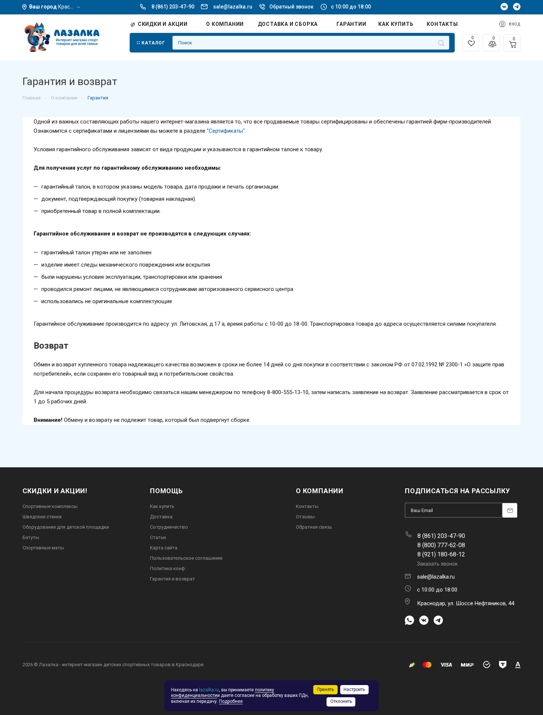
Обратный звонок (291, 7)
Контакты (307, 506)
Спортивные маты (43, 547)
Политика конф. (168, 568)
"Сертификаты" (226, 131)
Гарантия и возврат (172, 579)
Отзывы (305, 516)
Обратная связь (314, 527)
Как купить (162, 506)
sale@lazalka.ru (232, 7)
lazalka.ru (209, 689)
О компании (320, 491)
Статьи (158, 537)
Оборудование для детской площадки (66, 527)
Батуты (31, 537)
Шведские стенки (42, 516)
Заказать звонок (437, 564)
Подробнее (231, 701)
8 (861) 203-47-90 (173, 7)
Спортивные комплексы (50, 506)
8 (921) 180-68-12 (441, 554)
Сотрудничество (169, 527)
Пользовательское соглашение (186, 558)
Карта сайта (163, 547)
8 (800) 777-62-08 (441, 545)
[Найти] (441, 43)
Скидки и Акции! (55, 491)
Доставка (161, 516)
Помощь (166, 491)
